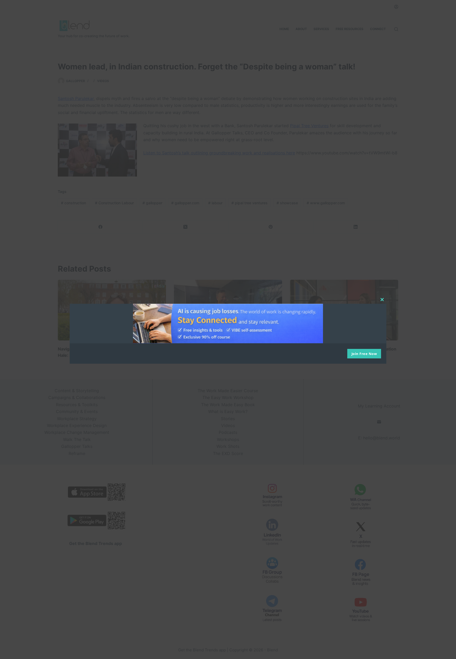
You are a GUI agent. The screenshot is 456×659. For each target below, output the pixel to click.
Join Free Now (364, 353)
